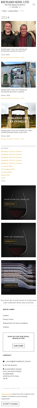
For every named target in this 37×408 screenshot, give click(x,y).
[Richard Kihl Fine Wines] (15, 4)
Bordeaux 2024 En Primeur (11, 157)
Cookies (6, 327)
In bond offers (6, 172)
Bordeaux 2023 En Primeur (11, 163)
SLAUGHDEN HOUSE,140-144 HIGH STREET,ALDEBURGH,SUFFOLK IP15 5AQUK (12, 374)
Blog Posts (5, 175)
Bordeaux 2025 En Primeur (11, 151)
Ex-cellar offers (7, 166)
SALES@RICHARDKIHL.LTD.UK (18, 361)
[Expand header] (34, 4)
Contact (6, 315)
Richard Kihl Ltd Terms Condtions (15, 323)
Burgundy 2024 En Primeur (11, 154)
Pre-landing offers (8, 169)
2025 (3, 178)
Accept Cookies (10, 404)
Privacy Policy (8, 319)
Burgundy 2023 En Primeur (10, 57)
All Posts (4, 148)
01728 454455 (11, 365)
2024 (22, 57)
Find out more (6, 394)
